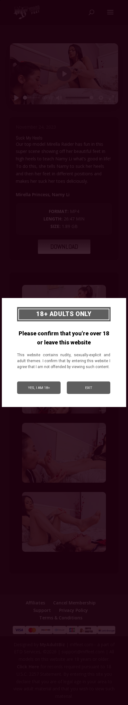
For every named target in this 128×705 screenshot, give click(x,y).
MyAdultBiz (52, 644)
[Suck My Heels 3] (64, 482)
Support (42, 610)
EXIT (88, 388)
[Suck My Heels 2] (64, 413)
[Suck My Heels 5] (64, 552)
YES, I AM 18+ (39, 388)
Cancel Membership (74, 603)
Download (64, 247)
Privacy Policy (73, 610)
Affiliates (35, 603)
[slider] (31, 98)
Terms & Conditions (60, 618)
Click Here (28, 667)
